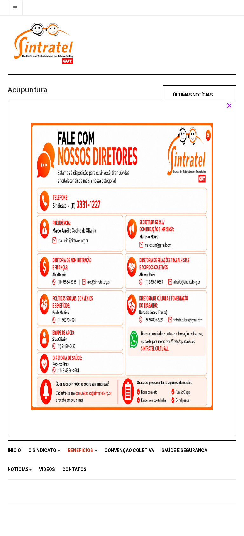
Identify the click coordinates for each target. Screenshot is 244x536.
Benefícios (81, 450)
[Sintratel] (44, 43)
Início (14, 450)
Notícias (18, 469)
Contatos (74, 469)
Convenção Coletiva (129, 450)
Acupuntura (28, 90)
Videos (47, 469)
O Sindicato (42, 450)
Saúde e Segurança (184, 450)
